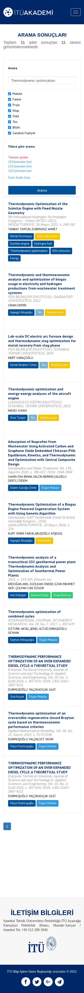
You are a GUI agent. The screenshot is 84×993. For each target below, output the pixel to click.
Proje (16, 105)
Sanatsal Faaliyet (24, 133)
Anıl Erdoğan (18, 595)
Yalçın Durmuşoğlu (22, 746)
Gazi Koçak (17, 697)
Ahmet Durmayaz (21, 236)
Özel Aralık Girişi (19, 177)
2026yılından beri (20, 162)
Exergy (14, 258)
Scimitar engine (19, 243)
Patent (17, 99)
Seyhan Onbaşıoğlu (22, 640)
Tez (15, 122)
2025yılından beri (20, 166)
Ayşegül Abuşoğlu (21, 312)
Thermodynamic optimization (28, 251)
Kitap (16, 110)
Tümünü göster (18, 157)
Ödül (16, 116)
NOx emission (61, 251)
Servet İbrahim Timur (23, 365)
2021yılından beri (20, 171)
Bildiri (16, 127)
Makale (17, 94)
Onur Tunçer (18, 418)
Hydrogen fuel (43, 243)
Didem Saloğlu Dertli (23, 488)
